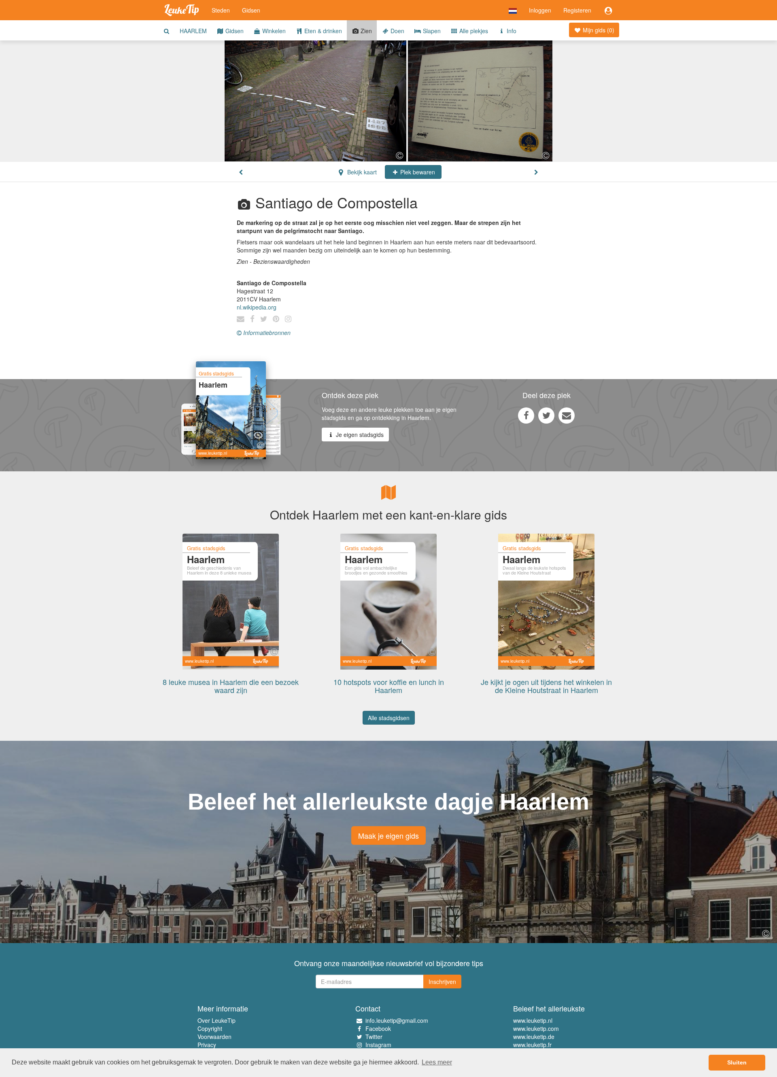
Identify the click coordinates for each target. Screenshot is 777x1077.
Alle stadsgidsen (389, 718)
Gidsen (251, 10)
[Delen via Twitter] (546, 415)
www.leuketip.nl (532, 1020)
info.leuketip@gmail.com (396, 1020)
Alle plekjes (473, 31)
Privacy (206, 1045)
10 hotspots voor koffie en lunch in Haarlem (388, 685)
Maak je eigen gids (388, 835)
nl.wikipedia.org (256, 307)
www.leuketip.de (533, 1036)
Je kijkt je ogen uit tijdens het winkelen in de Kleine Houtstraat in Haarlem (546, 685)
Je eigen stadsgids (359, 434)
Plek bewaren (417, 172)
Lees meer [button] (437, 1062)
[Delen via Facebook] (526, 415)
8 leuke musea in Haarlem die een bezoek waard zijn (231, 685)
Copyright (209, 1028)
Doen (396, 31)
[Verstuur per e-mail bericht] (566, 415)
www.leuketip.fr (532, 1045)
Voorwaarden (214, 1036)
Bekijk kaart (361, 172)
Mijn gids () (597, 30)
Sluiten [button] (737, 1062)
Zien (365, 31)
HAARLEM (193, 31)
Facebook (378, 1028)
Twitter (373, 1036)
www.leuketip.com (536, 1028)
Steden (221, 10)
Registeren (577, 10)
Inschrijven (442, 981)
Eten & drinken (322, 31)
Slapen (431, 31)
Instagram (378, 1045)
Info (510, 31)
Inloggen (540, 10)
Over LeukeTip (216, 1020)
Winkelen (273, 31)
